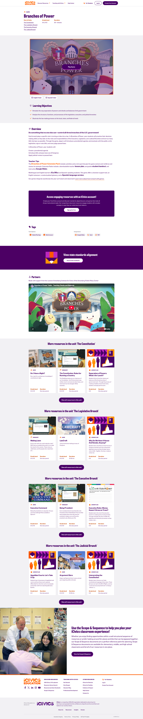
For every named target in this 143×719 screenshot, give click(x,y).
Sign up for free (71, 210)
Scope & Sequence (49, 690)
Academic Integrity (58, 716)
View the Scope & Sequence (82, 654)
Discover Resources (43, 3)
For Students (89, 3)
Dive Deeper (66, 685)
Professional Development (70, 690)
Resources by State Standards (52, 688)
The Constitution (29, 22)
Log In (98, 3)
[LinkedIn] (32, 687)
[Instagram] (36, 687)
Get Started (66, 682)
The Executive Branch (30, 27)
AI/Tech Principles (85, 716)
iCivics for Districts (88, 682)
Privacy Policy (75, 716)
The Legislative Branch (30, 25)
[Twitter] (28, 687)
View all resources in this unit (71, 400)
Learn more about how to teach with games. (89, 179)
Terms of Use (67, 716)
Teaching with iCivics (58, 3)
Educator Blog (67, 688)
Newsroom (69, 710)
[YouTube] (39, 687)
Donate (83, 710)
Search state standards (73, 260)
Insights (76, 710)
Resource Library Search (50, 685)
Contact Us (86, 693)
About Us (60, 710)
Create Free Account (110, 3)
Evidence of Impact (88, 688)
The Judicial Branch (30, 29)
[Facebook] (25, 687)
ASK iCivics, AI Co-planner (51, 682)
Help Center (71, 3)
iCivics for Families (88, 685)
